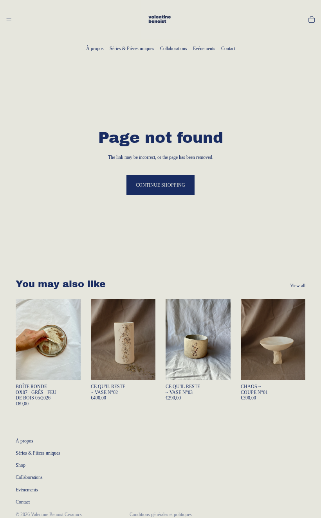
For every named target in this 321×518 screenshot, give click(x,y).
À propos (95, 48)
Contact (228, 48)
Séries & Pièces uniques (132, 48)
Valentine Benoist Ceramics (56, 514)
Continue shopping (160, 185)
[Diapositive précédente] (24, 339)
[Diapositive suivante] (72, 339)
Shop (20, 465)
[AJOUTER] (68, 368)
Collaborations (173, 48)
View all (297, 285)
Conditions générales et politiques (161, 514)
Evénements (204, 48)
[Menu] (9, 20)
